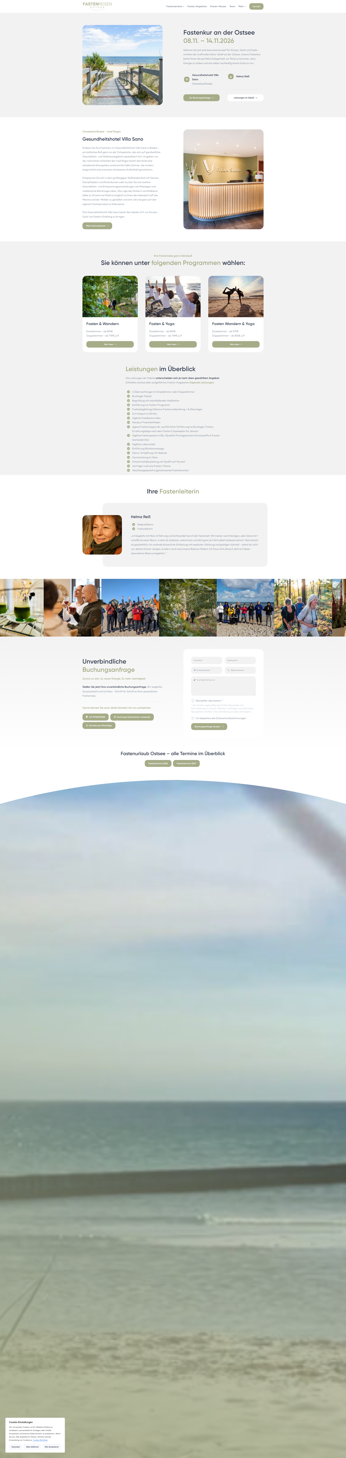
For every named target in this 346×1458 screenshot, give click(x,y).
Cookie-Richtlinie (40, 1440)
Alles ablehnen (32, 1447)
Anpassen (15, 1447)
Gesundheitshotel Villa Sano (112, 139)
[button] (183, 6)
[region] (35, 1435)
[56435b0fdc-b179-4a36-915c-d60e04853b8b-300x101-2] (97, 7)
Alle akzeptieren (52, 1447)
